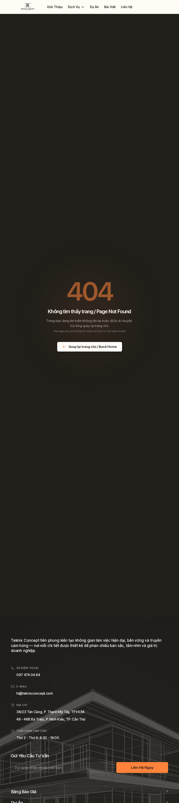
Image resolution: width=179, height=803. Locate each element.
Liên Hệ (126, 7)
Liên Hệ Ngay (142, 767)
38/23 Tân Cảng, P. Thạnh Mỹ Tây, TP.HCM (50, 712)
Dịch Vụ (74, 7)
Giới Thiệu (55, 7)
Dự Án (94, 7)
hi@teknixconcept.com (34, 693)
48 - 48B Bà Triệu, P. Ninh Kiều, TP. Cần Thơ (50, 719)
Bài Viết (110, 7)
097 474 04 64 (28, 675)
